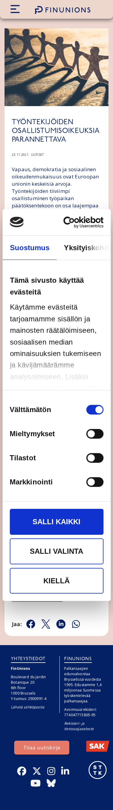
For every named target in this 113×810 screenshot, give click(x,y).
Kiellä (56, 581)
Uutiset (37, 155)
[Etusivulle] (62, 10)
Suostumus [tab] (29, 248)
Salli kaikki (56, 522)
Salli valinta (56, 551)
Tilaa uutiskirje (42, 747)
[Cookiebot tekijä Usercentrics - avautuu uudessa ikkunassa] (78, 222)
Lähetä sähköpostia (27, 707)
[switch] (94, 434)
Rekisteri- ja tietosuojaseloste (79, 726)
